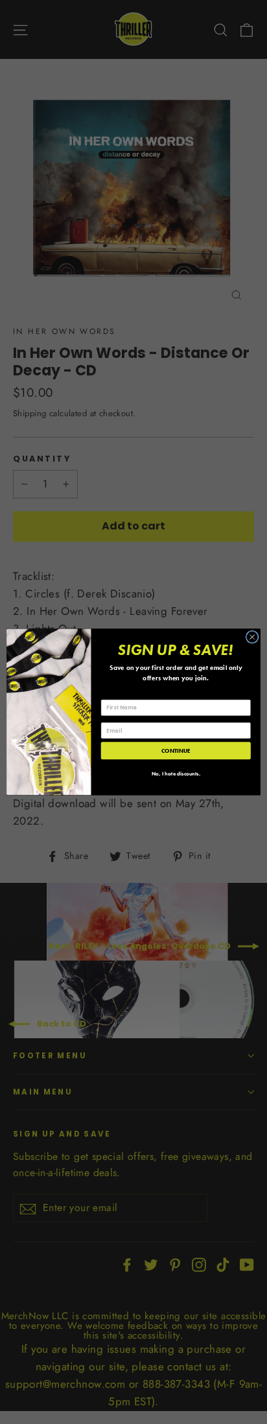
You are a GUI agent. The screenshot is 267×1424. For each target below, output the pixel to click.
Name (109, 694)
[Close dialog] (252, 637)
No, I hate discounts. (176, 774)
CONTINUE (176, 751)
